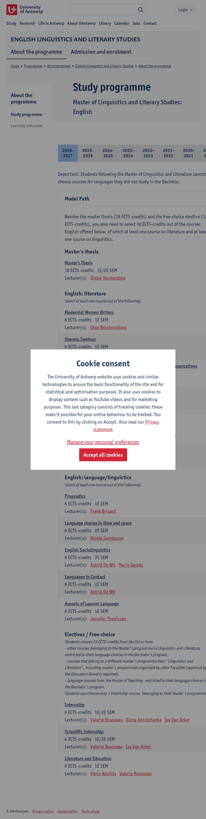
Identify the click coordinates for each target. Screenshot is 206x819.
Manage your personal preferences (103, 442)
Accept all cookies (103, 455)
